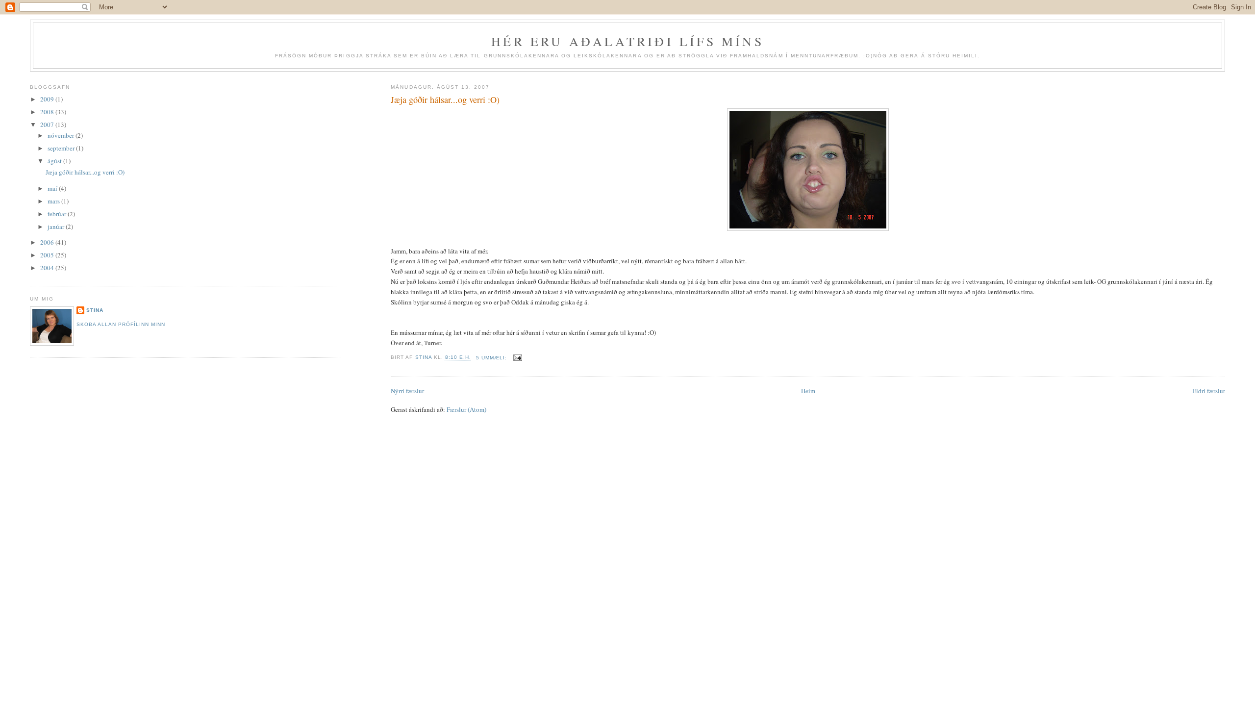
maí (53, 188)
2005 (47, 255)
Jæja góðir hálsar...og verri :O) (445, 99)
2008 (47, 111)
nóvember (61, 135)
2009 (47, 99)
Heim (808, 390)
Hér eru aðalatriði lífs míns (627, 41)
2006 (47, 242)
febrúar (58, 213)
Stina (94, 310)
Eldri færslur (1208, 390)
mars (54, 201)
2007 (47, 124)
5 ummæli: (492, 357)
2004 (47, 267)
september (62, 148)
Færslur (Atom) (466, 409)
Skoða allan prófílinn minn (120, 324)
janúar (57, 226)
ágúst (55, 160)
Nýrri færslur (407, 390)
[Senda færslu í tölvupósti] (517, 357)
